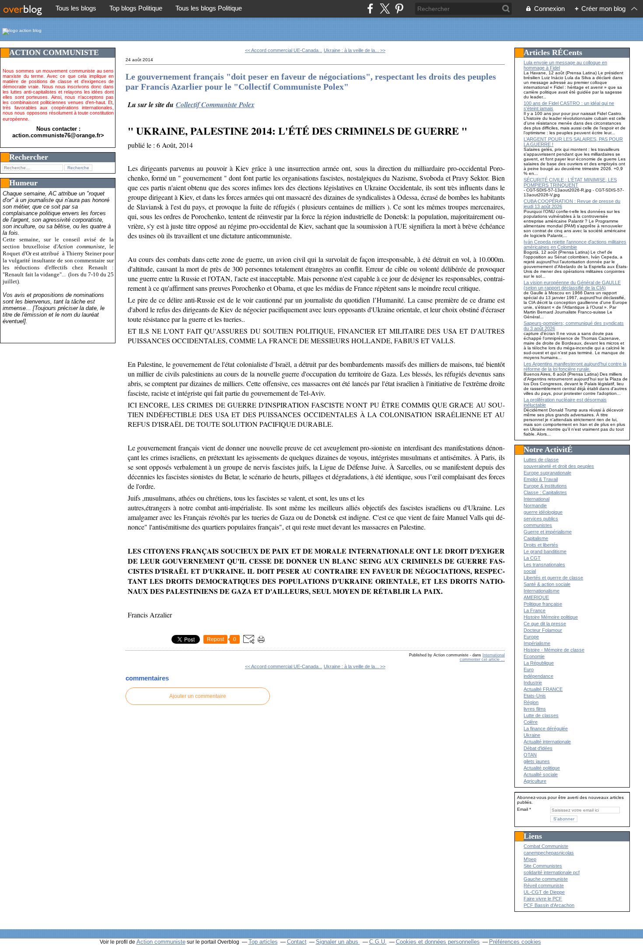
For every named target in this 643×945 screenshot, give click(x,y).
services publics (541, 518)
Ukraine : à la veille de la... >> (354, 50)
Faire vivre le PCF (543, 898)
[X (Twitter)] (384, 8)
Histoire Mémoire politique (551, 617)
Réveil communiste (544, 885)
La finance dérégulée (546, 728)
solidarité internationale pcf (552, 872)
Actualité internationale (547, 741)
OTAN (530, 754)
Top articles (263, 941)
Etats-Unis (535, 695)
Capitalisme (536, 538)
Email (522, 809)
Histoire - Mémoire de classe (554, 649)
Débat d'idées (538, 748)
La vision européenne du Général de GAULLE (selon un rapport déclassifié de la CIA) (572, 285)
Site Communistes (543, 865)
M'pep (530, 859)
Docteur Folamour (543, 630)
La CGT (532, 558)
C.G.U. (378, 941)
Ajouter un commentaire (197, 696)
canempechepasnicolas (549, 852)
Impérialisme (537, 643)
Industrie (533, 682)
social (530, 571)
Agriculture (535, 781)
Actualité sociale (541, 774)
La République (539, 663)
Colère (531, 722)
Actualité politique (542, 768)
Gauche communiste (546, 879)
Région (531, 702)
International (493, 655)
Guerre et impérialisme (548, 531)
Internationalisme (541, 590)
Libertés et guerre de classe (553, 577)
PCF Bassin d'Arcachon (549, 905)
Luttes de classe (541, 459)
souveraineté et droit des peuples (559, 466)
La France (534, 610)
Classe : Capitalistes (545, 492)
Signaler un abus (338, 941)
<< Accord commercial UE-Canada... (283, 50)
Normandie (535, 505)
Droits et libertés (541, 544)
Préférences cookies (515, 941)
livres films (535, 708)
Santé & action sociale (547, 584)
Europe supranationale (547, 472)
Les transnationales (544, 564)
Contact (297, 941)
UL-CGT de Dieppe (544, 892)
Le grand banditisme (545, 551)
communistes (538, 525)
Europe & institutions (545, 485)
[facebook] (370, 8)
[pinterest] (399, 8)
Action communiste (160, 941)
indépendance (538, 676)
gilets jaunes (537, 761)
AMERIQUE (536, 597)
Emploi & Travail (541, 479)
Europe (531, 636)
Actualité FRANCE (543, 689)
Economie (534, 656)
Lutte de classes (541, 715)
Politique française (543, 604)
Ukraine (532, 735)
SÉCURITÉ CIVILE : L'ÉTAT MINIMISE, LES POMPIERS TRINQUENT (570, 182)
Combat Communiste (546, 846)
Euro (529, 669)
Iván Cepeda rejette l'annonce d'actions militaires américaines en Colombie (575, 244)
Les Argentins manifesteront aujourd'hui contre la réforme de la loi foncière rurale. (575, 366)
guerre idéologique (543, 512)
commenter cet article (480, 659)
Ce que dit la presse (545, 623)
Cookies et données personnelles (438, 941)
